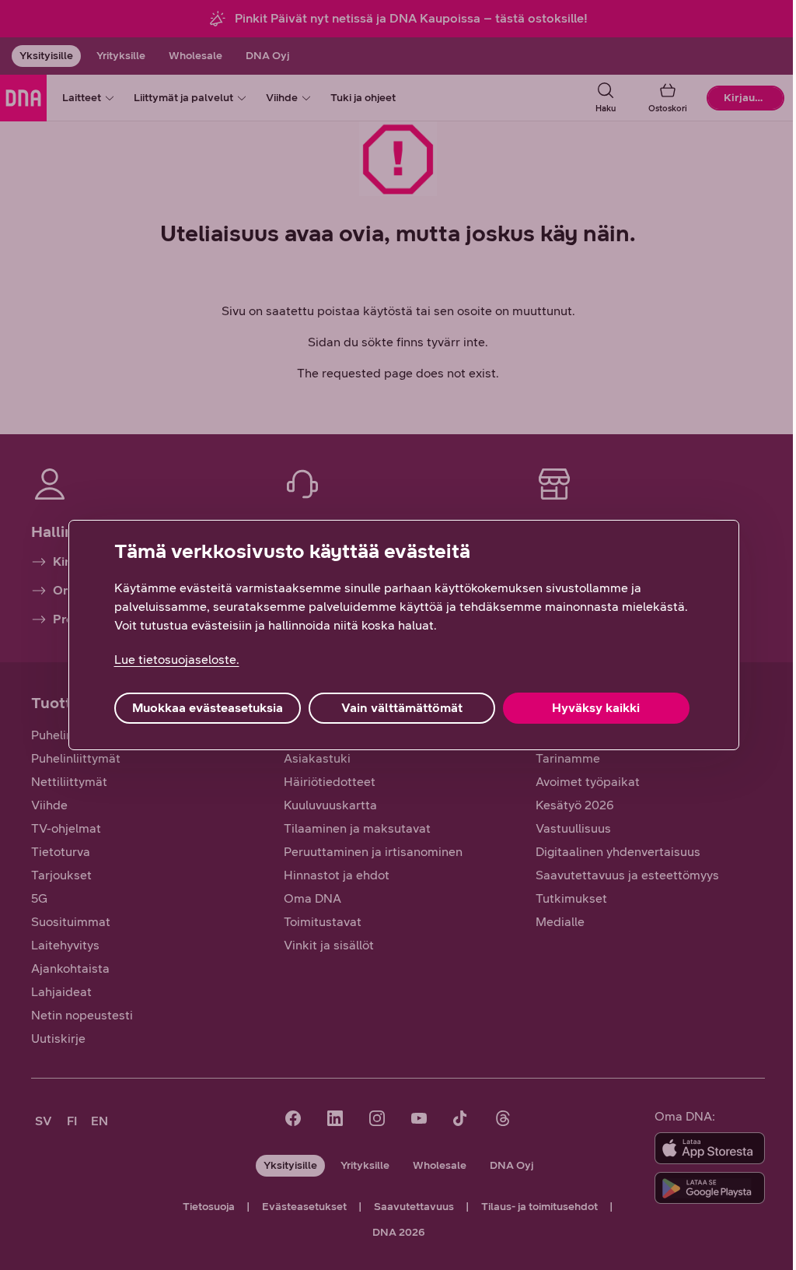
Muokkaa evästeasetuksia (207, 707)
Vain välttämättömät (402, 707)
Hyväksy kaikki (596, 707)
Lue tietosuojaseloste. (176, 659)
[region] (404, 635)
